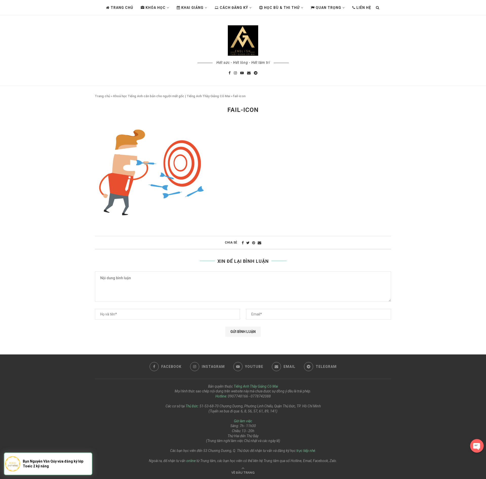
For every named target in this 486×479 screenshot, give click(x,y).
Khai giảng (192, 8)
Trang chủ (121, 8)
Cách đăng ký (233, 8)
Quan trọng (328, 8)
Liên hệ (363, 8)
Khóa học (155, 8)
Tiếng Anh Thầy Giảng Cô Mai (256, 386)
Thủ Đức (192, 406)
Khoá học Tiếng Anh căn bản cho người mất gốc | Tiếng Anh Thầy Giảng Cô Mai (171, 96)
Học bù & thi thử (281, 8)
